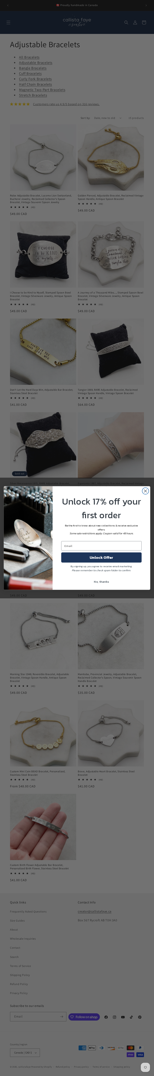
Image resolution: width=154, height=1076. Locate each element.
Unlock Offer (101, 557)
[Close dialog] (145, 491)
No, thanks (101, 581)
